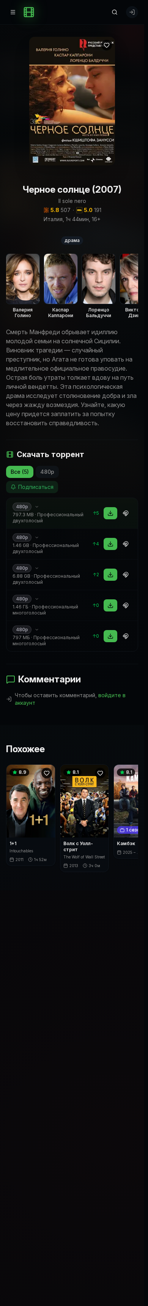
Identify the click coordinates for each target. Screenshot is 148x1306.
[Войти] (132, 12)
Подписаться (36, 487)
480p (47, 471)
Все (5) (20, 471)
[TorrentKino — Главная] (29, 12)
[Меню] (13, 12)
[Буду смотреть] (106, 45)
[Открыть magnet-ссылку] (126, 513)
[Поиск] (114, 12)
